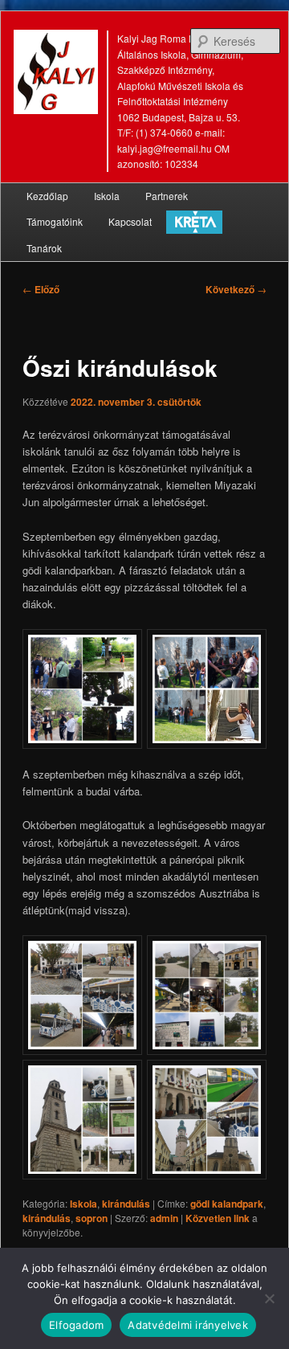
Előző (40, 289)
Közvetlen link (218, 1218)
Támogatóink (54, 221)
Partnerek (166, 195)
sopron (91, 1218)
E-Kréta (193, 221)
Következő (236, 289)
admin (164, 1218)
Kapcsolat (130, 221)
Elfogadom (76, 1324)
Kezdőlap (47, 195)
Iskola (107, 195)
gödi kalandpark (226, 1203)
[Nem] (269, 1298)
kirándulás (126, 1203)
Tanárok (44, 248)
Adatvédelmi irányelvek (188, 1324)
